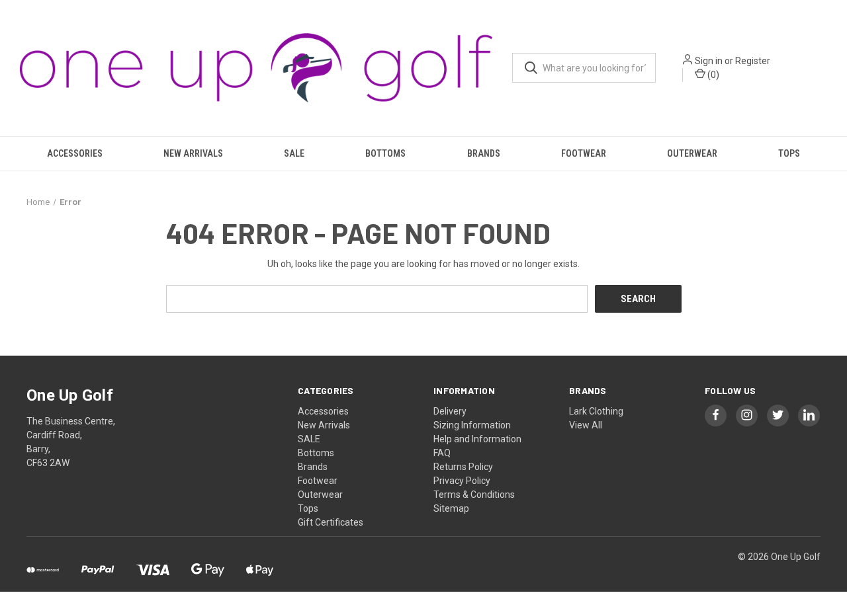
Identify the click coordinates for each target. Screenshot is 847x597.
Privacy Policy (461, 480)
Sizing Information (472, 425)
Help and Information (477, 439)
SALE (294, 153)
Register (752, 61)
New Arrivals (193, 153)
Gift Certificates (330, 522)
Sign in (709, 61)
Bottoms (385, 153)
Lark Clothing (596, 411)
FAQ (442, 453)
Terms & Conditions (474, 494)
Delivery (450, 411)
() (712, 74)
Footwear (583, 153)
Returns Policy (463, 466)
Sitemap (451, 508)
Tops (789, 153)
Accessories (75, 153)
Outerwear (692, 153)
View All (585, 425)
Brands (483, 153)
